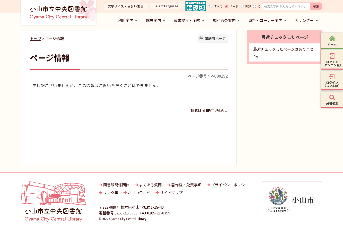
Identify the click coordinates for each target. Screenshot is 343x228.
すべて (218, 6)
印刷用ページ (215, 38)
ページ (234, 6)
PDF (248, 6)
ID (259, 6)
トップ (35, 38)
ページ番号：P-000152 (208, 76)
